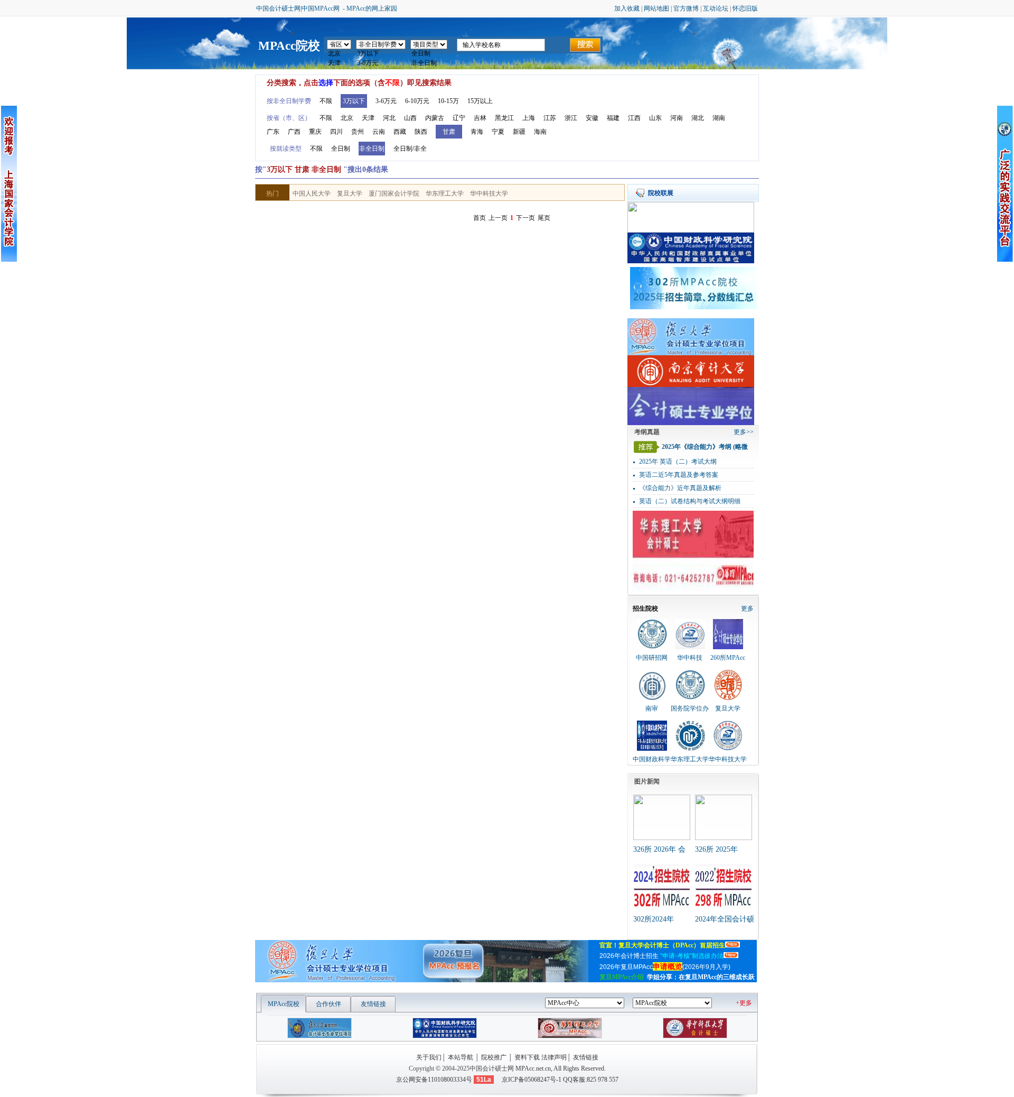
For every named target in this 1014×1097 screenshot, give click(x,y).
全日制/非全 (410, 148)
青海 (477, 131)
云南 (378, 131)
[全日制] (428, 54)
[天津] (339, 63)
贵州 (357, 131)
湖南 (718, 118)
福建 (613, 118)
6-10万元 (417, 101)
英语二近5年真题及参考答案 (678, 474)
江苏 (549, 118)
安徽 (592, 118)
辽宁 (459, 118)
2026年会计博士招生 (661, 956)
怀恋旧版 (745, 8)
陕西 (421, 131)
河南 (676, 118)
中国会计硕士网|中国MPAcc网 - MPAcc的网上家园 (326, 8)
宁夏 (498, 131)
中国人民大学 (312, 193)
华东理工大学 (445, 193)
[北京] (339, 54)
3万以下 (354, 101)
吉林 (480, 118)
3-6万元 (386, 101)
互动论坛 (715, 8)
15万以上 (480, 101)
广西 (294, 131)
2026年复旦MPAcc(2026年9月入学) (665, 967)
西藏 (399, 131)
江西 (634, 118)
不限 (326, 101)
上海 (528, 118)
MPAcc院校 (289, 45)
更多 (747, 608)
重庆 (315, 131)
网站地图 (656, 8)
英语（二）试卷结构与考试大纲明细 (689, 501)
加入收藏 (627, 8)
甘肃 (449, 131)
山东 (655, 118)
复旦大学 (349, 193)
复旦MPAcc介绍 (621, 977)
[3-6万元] (381, 63)
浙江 (571, 118)
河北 (389, 118)
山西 (410, 118)
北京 (347, 118)
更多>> (744, 432)
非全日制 (371, 148)
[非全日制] (428, 63)
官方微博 (686, 8)
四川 (336, 131)
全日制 (340, 148)
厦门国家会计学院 (394, 193)
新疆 (519, 131)
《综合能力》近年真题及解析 (680, 488)
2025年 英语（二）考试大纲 (678, 461)
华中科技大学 (489, 193)
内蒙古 (434, 118)
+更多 (744, 1003)
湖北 (697, 118)
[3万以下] (381, 54)
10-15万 (448, 101)
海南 (540, 131)
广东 (273, 131)
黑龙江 (504, 118)
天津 (368, 118)
